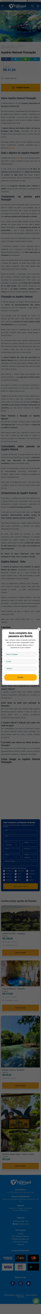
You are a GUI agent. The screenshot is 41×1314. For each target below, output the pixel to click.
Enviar (20, 677)
